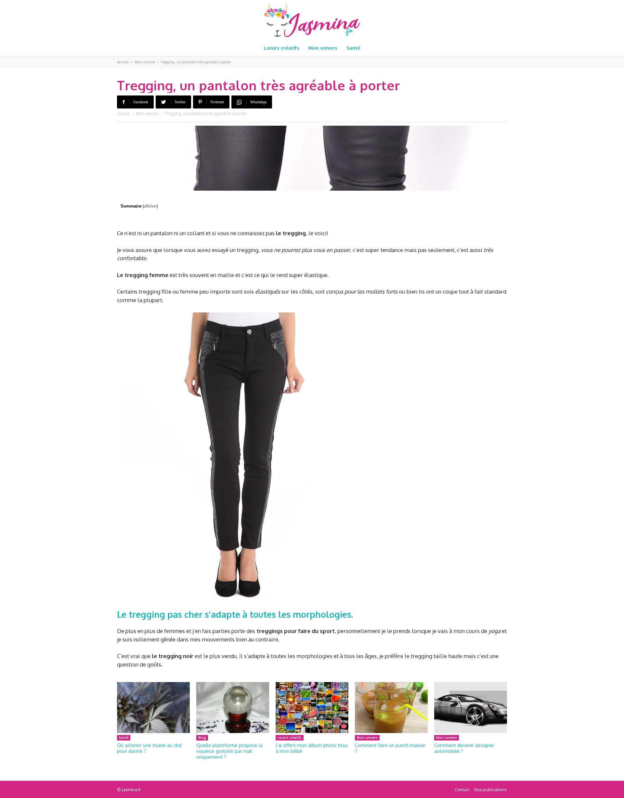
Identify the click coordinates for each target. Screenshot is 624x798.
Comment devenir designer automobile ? (464, 748)
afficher (150, 206)
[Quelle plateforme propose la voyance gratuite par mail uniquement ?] (232, 707)
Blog (202, 737)
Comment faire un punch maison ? (390, 748)
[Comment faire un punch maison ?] (391, 707)
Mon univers (145, 62)
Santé (123, 737)
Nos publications (490, 789)
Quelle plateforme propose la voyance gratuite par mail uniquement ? (229, 751)
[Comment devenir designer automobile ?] (470, 707)
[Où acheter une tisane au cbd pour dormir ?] (153, 707)
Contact (462, 789)
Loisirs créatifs (290, 737)
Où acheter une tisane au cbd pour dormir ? (149, 748)
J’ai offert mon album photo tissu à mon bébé (312, 748)
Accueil (122, 62)
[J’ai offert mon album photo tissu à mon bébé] (312, 707)
